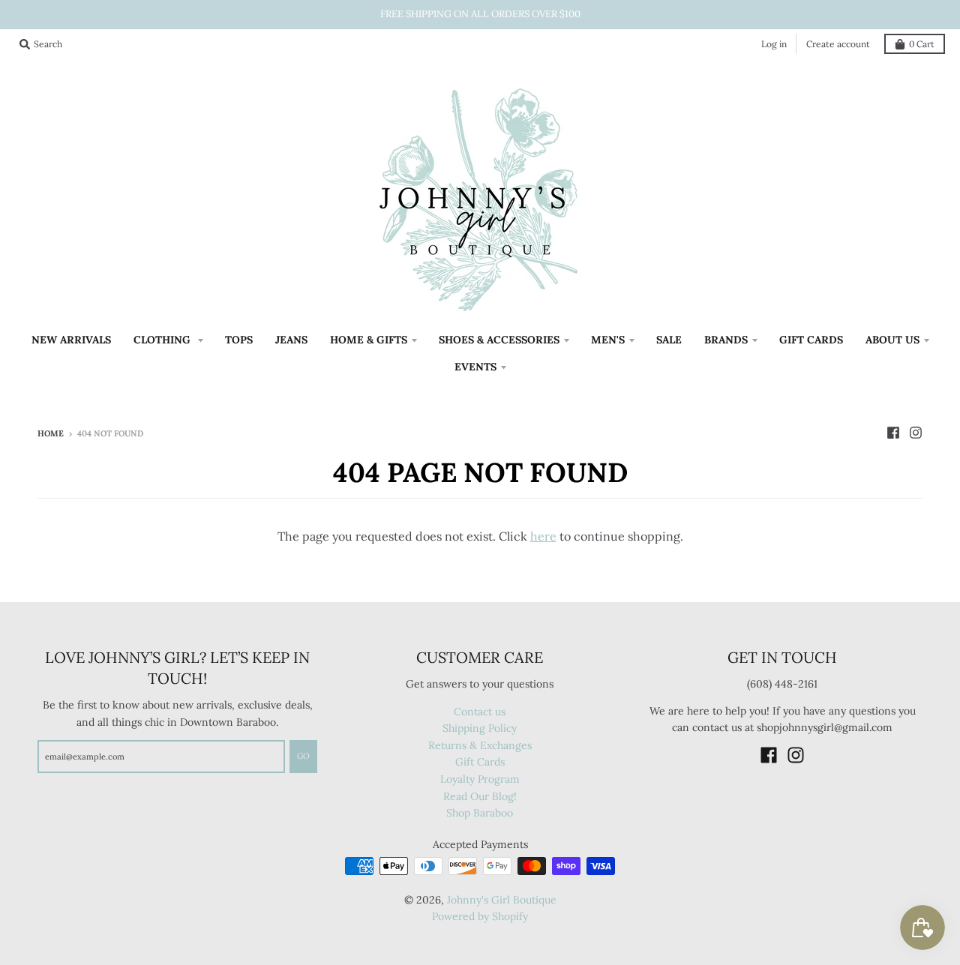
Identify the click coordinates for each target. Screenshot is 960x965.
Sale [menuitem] (669, 339)
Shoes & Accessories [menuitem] (499, 339)
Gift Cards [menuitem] (811, 339)
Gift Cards (480, 762)
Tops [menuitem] (239, 339)
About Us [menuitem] (893, 339)
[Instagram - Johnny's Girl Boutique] (915, 432)
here (543, 536)
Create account (838, 43)
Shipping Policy (479, 728)
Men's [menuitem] (608, 339)
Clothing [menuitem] (164, 339)
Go (303, 756)
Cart (921, 43)
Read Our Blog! (480, 796)
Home (51, 433)
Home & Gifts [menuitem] (368, 339)
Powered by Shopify (480, 916)
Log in (774, 43)
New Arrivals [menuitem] (71, 339)
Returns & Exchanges (480, 745)
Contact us (480, 711)
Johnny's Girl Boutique (501, 900)
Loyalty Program (480, 779)
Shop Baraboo (479, 813)
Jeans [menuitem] (291, 339)
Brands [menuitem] (726, 339)
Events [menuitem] (475, 366)
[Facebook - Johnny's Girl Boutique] (893, 432)
